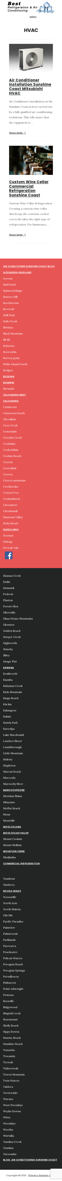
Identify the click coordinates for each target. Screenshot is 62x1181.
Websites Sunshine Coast (42, 1175)
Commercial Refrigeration (21, 863)
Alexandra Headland (17, 272)
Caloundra (11, 401)
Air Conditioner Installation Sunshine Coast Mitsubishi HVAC (30, 87)
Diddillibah (11, 529)
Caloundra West (14, 395)
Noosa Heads (12, 891)
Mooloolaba (12, 826)
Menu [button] (33, 17)
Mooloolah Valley (16, 833)
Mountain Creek (14, 851)
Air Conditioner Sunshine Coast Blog (29, 266)
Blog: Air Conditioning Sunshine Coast (30, 1159)
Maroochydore (14, 790)
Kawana (8, 667)
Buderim (8, 382)
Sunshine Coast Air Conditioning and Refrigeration (31, 7)
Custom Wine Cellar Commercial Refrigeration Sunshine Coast (29, 188)
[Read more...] (17, 133)
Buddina (9, 376)
